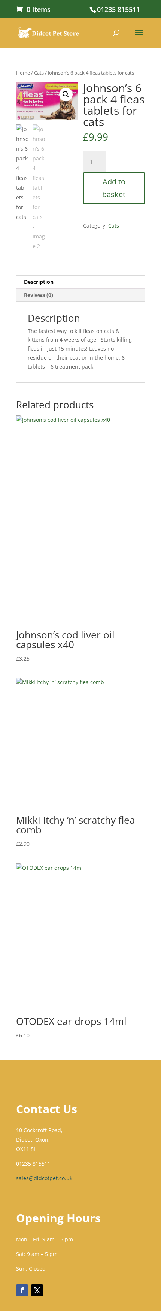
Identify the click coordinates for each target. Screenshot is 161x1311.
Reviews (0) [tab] (38, 294)
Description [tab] (39, 281)
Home (23, 72)
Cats (39, 72)
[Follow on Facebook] (22, 1290)
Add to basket (113, 188)
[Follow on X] (37, 1290)
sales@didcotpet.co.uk (44, 1178)
